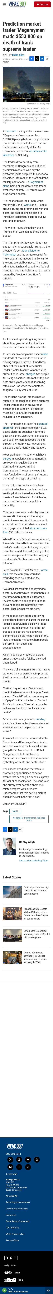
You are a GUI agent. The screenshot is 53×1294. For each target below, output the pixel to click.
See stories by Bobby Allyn (33, 860)
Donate (43, 4)
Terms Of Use (12, 1240)
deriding (40, 719)
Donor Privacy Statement (17, 1221)
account (11, 131)
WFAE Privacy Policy (15, 1234)
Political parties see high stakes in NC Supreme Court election (36, 890)
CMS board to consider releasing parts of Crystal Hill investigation (37, 934)
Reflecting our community (18, 1202)
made (44, 354)
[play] (4, 1290)
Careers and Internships (17, 1209)
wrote (27, 204)
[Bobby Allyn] (9, 846)
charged (30, 374)
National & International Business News (29, 819)
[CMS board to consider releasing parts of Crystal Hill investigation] (12, 935)
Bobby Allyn (18, 54)
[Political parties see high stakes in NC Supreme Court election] (12, 892)
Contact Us (11, 1215)
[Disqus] (26, 1022)
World (15, 811)
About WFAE (11, 1196)
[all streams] (49, 1290)
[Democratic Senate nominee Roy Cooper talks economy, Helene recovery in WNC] (12, 957)
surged (7, 458)
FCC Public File (12, 1228)
